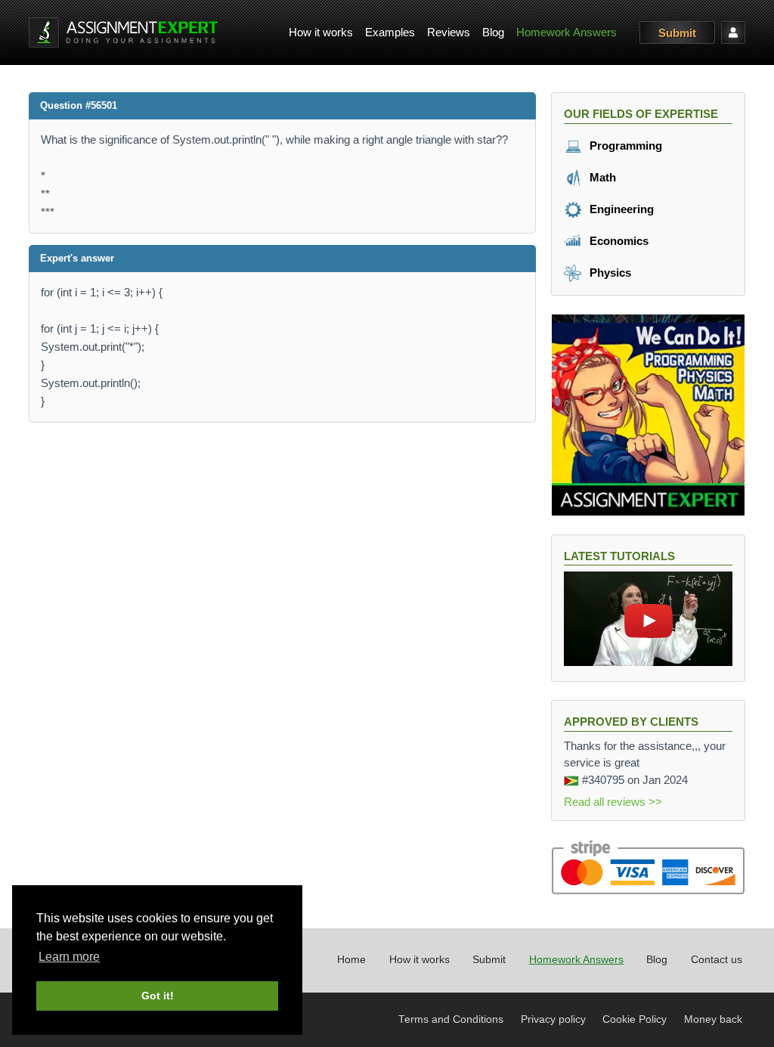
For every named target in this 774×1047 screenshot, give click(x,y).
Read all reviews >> (613, 801)
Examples (390, 32)
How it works (321, 32)
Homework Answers (566, 32)
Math (601, 177)
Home (351, 959)
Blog (493, 32)
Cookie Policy (634, 1019)
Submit (677, 32)
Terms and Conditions (450, 1019)
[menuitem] (321, 33)
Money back (713, 1019)
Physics (609, 272)
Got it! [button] (157, 996)
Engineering (620, 209)
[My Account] (733, 32)
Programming (624, 145)
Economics (618, 240)
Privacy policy (553, 1019)
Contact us (716, 959)
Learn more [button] (69, 956)
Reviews (448, 32)
